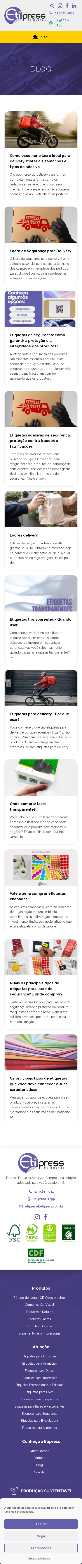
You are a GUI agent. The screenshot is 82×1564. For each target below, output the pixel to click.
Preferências (41, 1548)
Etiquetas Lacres (39, 1319)
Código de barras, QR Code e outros (39, 1297)
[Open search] (52, 5)
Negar (41, 1536)
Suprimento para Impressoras (39, 1333)
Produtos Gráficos (39, 1326)
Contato (39, 1472)
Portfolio (39, 1458)
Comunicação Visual (39, 1304)
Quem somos (39, 1451)
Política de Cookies (39, 1558)
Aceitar (41, 1524)
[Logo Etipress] (24, 15)
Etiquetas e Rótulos (39, 1312)
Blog (39, 1465)
